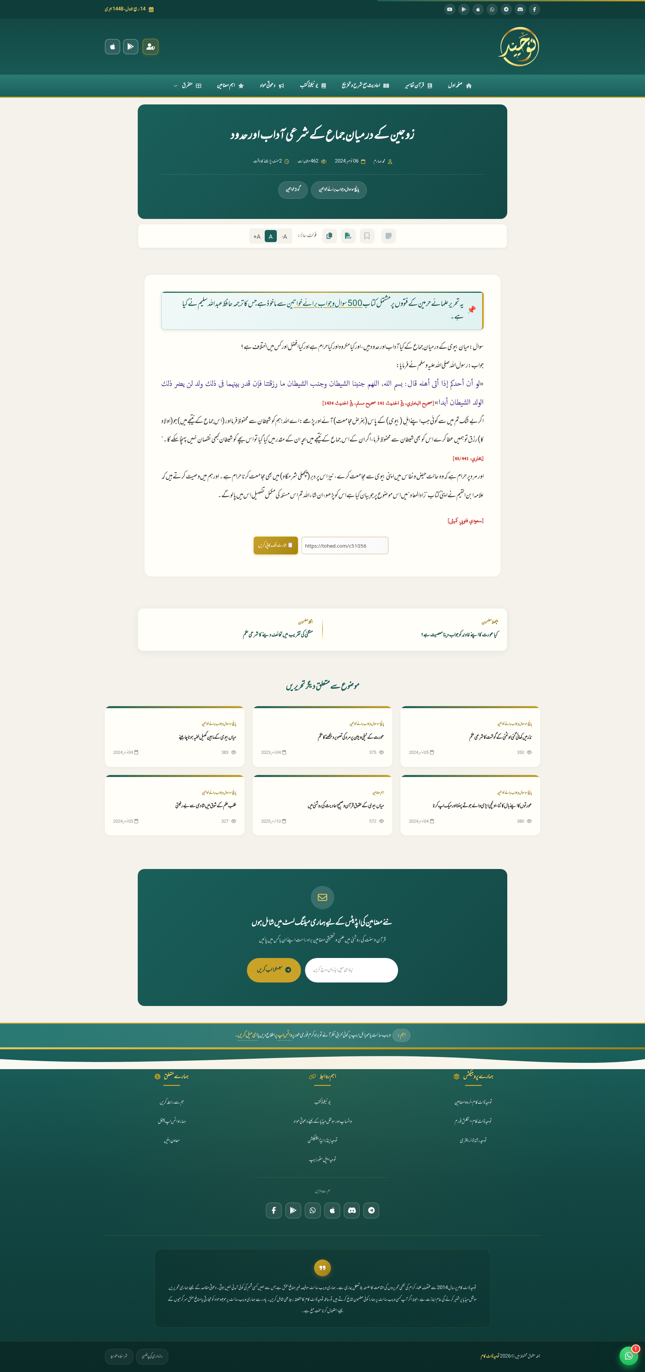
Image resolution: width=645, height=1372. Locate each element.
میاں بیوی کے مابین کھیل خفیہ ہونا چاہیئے (207, 737)
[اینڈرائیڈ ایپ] (130, 46)
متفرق (187, 86)
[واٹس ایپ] (492, 9)
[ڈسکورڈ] (520, 9)
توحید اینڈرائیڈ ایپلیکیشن (323, 1140)
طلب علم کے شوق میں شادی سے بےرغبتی (205, 806)
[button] (628, 1355)
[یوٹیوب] (450, 9)
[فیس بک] (534, 9)
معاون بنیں (172, 1140)
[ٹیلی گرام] (506, 9)
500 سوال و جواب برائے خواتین (324, 304)
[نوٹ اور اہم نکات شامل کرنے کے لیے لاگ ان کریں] (388, 236)
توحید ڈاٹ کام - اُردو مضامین (473, 1102)
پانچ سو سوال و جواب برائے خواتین (339, 190)
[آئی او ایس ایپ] (112, 46)
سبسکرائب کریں (270, 970)
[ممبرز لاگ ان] (150, 47)
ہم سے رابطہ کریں (172, 1102)
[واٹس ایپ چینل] (313, 1210)
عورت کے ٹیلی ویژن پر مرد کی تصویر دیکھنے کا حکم (351, 737)
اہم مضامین (226, 86)
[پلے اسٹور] (464, 9)
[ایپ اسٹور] (478, 9)
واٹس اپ (284, 1035)
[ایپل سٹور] (332, 1210)
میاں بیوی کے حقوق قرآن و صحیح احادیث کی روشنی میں (346, 806)
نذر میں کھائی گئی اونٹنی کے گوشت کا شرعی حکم (500, 737)
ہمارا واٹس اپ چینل (172, 1121)
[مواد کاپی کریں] (329, 236)
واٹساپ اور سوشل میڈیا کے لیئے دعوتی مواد (323, 1121)
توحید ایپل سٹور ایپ (322, 1159)
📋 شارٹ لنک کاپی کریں (276, 545)
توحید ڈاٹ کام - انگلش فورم (473, 1121)
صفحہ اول (455, 86)
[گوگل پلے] (293, 1210)
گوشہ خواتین (293, 190)
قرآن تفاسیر (414, 86)
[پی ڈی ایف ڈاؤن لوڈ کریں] (348, 236)
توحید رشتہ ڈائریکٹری (473, 1140)
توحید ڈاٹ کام (490, 1356)
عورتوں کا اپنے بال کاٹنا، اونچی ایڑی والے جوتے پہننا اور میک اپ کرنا (482, 806)
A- (284, 237)
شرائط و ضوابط (119, 1357)
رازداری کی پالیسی (152, 1357)
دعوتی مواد (267, 86)
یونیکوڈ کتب (309, 86)
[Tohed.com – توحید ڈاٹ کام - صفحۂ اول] (518, 46)
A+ (257, 237)
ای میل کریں (247, 1035)
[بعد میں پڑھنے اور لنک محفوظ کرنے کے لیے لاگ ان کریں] (367, 236)
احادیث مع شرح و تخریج (361, 86)
